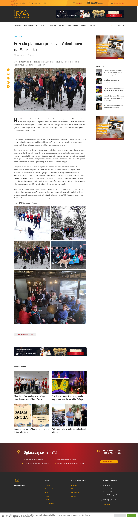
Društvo (17, 25)
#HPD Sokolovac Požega (25, 334)
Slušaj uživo (79, 3)
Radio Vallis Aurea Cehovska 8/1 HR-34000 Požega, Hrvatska (112, 490)
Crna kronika (72, 25)
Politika (52, 25)
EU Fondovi (75, 492)
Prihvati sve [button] (131, 516)
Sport (61, 25)
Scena (83, 25)
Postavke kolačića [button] (120, 516)
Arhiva (92, 25)
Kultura (43, 25)
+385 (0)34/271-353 (109, 500)
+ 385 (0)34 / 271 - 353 (112, 453)
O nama (74, 485)
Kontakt (73, 496)
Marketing (74, 489)
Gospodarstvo (30, 25)
